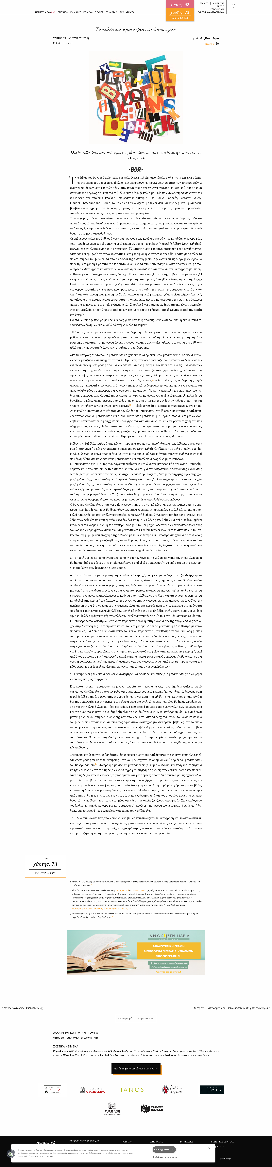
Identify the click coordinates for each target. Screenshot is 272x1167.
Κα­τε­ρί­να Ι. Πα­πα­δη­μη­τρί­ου (130, 1055)
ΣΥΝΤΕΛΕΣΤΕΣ (186, 1142)
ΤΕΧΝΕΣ (99, 12)
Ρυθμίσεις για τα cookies (165, 1157)
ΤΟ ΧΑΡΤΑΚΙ (111, 12)
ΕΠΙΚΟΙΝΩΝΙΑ (217, 9)
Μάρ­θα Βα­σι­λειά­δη (79, 1051)
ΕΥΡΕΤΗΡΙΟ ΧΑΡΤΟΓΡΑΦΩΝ (211, 12)
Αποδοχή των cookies (164, 1149)
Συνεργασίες (156, 1142)
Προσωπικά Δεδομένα (222, 1142)
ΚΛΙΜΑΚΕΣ (75, 12)
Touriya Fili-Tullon (139, 890)
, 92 (45, 1142)
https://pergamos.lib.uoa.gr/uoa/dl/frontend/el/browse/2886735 (100, 909)
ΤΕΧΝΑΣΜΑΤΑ (127, 12)
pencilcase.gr (225, 1158)
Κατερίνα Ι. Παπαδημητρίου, (231, 1008)
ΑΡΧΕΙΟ (220, 6)
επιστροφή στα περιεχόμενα (136, 1018)
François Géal (123, 890)
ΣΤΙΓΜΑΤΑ (63, 12)
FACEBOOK (127, 1142)
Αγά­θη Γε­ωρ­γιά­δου (128, 1051)
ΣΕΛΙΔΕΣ (204, 3)
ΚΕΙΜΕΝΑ (88, 12)
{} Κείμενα (63, 43)
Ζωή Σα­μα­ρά (187, 1055)
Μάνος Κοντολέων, (23, 1008)
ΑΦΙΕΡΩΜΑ (218, 3)
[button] (10, 1153)
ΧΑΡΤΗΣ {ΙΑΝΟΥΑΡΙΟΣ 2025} (71, 38)
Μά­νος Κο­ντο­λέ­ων (80, 1055)
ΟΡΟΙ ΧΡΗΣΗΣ (217, 1147)
